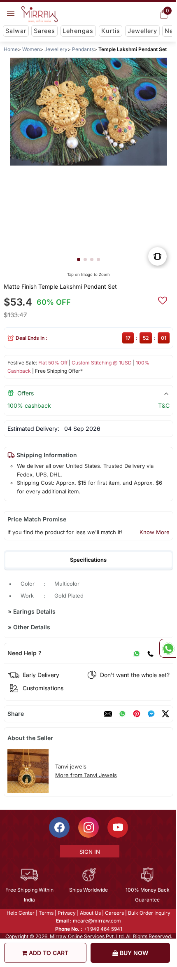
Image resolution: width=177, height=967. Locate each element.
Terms (45, 913)
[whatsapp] (122, 714)
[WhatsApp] (137, 653)
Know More (155, 532)
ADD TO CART (47, 952)
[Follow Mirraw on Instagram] (88, 827)
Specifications (88, 559)
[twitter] (165, 714)
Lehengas (78, 30)
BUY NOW (133, 952)
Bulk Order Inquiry (149, 913)
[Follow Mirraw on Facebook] (59, 827)
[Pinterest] (137, 714)
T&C (164, 405)
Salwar (15, 30)
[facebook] (151, 714)
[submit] (162, 299)
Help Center (20, 913)
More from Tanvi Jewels (86, 775)
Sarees (44, 30)
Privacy (66, 913)
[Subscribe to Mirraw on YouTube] (117, 827)
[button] (78, 259)
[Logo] (39, 14)
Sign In (89, 851)
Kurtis (110, 30)
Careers (114, 913)
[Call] (150, 653)
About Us (89, 913)
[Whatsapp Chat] (167, 648)
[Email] (108, 714)
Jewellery (142, 30)
